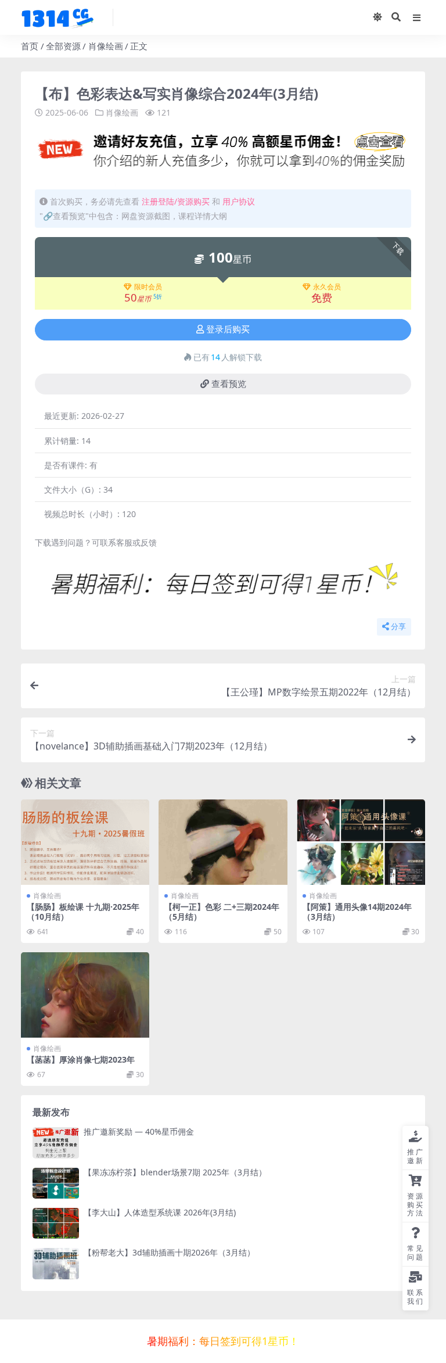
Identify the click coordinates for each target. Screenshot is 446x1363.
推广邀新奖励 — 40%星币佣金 (139, 1131)
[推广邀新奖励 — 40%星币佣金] (56, 1142)
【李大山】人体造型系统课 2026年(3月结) (160, 1212)
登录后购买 (228, 329)
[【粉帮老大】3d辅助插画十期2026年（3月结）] (56, 1263)
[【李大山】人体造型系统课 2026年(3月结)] (56, 1223)
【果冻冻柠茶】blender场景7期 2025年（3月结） (175, 1172)
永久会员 (327, 287)
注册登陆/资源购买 (176, 201)
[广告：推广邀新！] (223, 153)
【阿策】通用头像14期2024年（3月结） (357, 911)
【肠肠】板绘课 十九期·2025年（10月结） (83, 911)
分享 (398, 626)
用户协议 (238, 201)
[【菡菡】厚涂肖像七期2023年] (85, 995)
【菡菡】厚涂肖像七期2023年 (81, 1059)
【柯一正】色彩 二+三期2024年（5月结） (221, 911)
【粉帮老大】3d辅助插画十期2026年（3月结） (169, 1252)
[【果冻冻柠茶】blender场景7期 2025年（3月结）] (56, 1183)
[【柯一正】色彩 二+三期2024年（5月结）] (223, 842)
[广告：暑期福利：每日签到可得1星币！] (223, 586)
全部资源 (63, 46)
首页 (29, 46)
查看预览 (228, 384)
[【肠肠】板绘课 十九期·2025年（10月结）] (85, 842)
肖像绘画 (105, 46)
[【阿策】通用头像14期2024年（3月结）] (361, 842)
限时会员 (148, 287)
